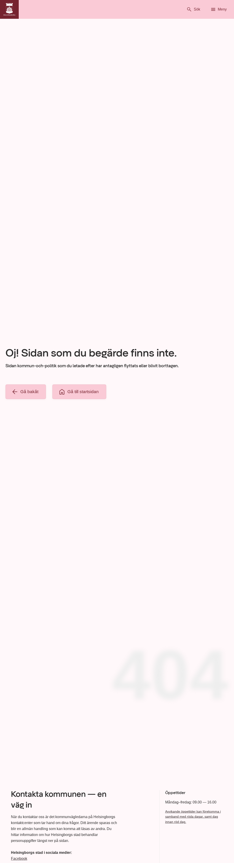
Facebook (19, 858)
